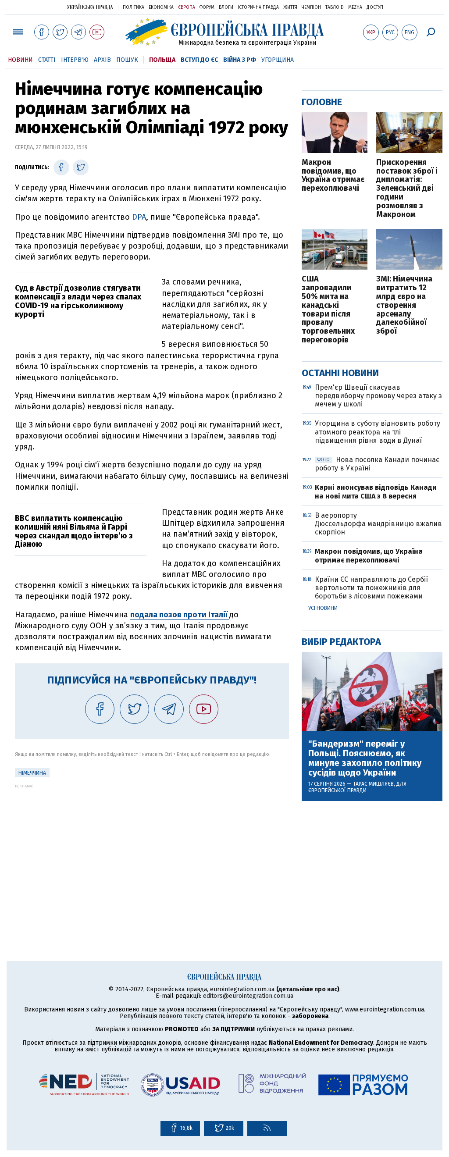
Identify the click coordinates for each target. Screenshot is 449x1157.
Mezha (355, 7)
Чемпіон (311, 7)
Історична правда (258, 7)
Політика (133, 7)
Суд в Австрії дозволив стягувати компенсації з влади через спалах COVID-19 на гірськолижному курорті (78, 301)
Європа (186, 7)
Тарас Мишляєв (373, 784)
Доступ (375, 7)
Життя (290, 7)
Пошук (127, 60)
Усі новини (323, 608)
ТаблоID (334, 7)
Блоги (226, 7)
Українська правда (90, 7)
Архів (102, 60)
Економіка (161, 7)
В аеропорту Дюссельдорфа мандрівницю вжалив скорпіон (378, 523)
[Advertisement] (152, 849)
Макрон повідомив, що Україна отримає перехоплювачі (333, 175)
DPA (139, 217)
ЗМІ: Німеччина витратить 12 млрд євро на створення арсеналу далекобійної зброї (404, 305)
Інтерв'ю (75, 60)
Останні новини (340, 373)
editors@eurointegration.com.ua (248, 996)
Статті (47, 60)
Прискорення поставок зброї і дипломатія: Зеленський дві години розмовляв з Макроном (407, 188)
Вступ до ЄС (199, 60)
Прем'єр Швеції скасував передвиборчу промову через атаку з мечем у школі (378, 395)
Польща (162, 60)
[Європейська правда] (224, 32)
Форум (207, 7)
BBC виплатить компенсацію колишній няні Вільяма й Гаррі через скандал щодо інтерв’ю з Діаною (74, 531)
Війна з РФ (239, 60)
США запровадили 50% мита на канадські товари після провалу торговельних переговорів (328, 309)
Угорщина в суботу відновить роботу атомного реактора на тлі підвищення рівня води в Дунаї (377, 431)
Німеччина (32, 773)
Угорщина (277, 60)
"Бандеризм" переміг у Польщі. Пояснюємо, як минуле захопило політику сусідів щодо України (364, 758)
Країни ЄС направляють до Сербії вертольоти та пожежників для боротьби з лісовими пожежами (371, 587)
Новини (20, 60)
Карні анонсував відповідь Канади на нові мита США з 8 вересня (376, 491)
